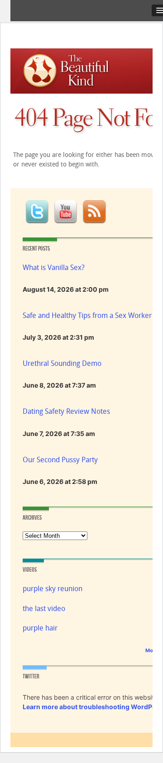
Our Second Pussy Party (60, 459)
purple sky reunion (52, 588)
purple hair (40, 628)
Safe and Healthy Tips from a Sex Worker (87, 315)
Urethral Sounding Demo (62, 363)
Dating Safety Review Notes (66, 411)
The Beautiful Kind (75, 68)
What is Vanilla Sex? (54, 267)
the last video (44, 608)
